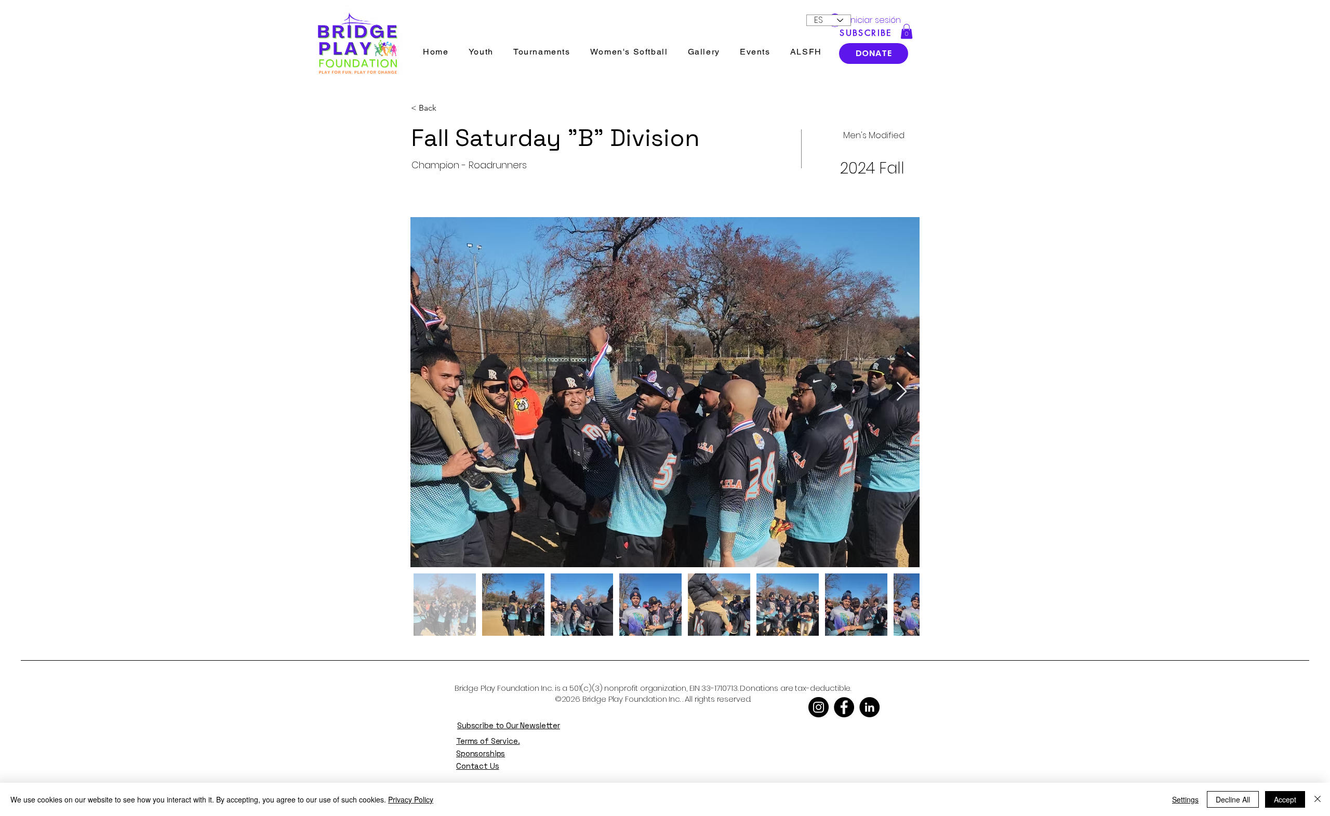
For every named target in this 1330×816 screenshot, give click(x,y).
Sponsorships (480, 753)
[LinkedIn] (869, 707)
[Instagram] (818, 707)
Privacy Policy (410, 799)
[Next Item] (902, 392)
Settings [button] (1185, 799)
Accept (1285, 799)
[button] (906, 31)
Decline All (1233, 799)
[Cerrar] (1317, 799)
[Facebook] (844, 707)
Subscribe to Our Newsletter (508, 725)
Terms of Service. (488, 741)
